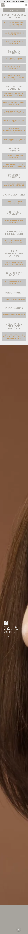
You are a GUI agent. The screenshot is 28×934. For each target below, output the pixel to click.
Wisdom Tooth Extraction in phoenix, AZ (14, 140)
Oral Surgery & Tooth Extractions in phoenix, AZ (14, 165)
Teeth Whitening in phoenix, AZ (14, 59)
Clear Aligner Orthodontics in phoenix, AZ (14, 77)
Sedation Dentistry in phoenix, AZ (14, 156)
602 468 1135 (10, 632)
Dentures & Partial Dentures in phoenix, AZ (14, 112)
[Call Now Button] (19, 929)
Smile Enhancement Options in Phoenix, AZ (14, 263)
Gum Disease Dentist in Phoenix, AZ (14, 283)
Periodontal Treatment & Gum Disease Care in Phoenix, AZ (14, 24)
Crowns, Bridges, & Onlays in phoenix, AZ (14, 103)
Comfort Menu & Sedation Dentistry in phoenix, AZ (14, 185)
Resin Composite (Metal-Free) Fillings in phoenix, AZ (14, 94)
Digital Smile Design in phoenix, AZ (14, 68)
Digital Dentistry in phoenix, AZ (14, 202)
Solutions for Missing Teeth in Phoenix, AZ (14, 241)
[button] (9, 636)
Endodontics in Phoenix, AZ (14, 315)
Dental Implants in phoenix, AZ (14, 121)
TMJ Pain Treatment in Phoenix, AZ (14, 221)
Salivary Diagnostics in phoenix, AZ (13, 42)
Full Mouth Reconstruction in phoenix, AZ (14, 130)
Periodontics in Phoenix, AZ (14, 299)
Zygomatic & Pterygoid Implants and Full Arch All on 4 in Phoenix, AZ (14, 336)
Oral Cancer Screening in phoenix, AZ (14, 34)
